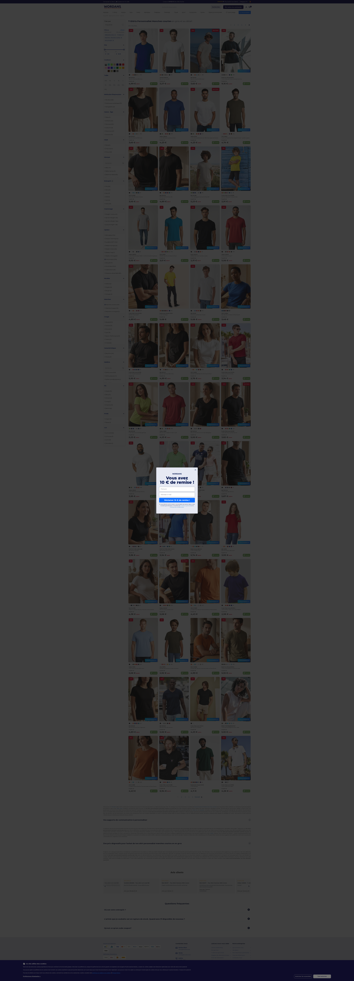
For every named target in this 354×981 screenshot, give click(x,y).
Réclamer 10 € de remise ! (177, 500)
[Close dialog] (195, 469)
